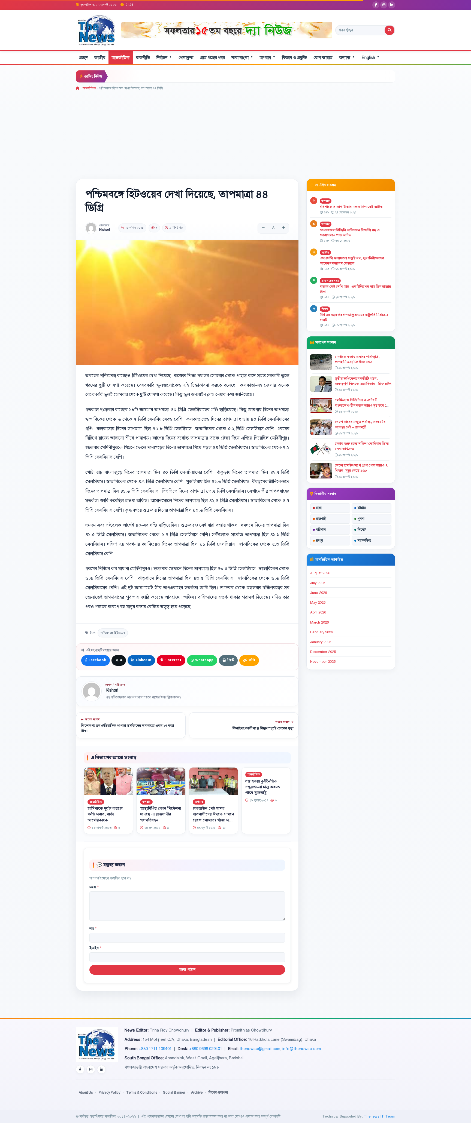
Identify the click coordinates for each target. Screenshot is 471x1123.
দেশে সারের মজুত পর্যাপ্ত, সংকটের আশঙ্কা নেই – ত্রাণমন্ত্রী (360, 424)
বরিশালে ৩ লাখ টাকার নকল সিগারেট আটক (351, 207)
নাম (92, 928)
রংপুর (319, 540)
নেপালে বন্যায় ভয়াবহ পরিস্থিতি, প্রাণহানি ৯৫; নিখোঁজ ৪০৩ (357, 359)
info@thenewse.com (301, 1048)
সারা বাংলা (242, 57)
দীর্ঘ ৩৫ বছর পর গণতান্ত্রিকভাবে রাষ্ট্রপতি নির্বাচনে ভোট (354, 317)
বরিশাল (321, 529)
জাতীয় (99, 57)
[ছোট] (263, 228)
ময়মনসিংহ (364, 540)
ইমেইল (95, 948)
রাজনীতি (143, 57)
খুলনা (361, 519)
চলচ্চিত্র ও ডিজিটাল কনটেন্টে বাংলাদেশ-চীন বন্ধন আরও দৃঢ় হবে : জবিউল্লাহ (360, 405)
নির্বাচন (164, 57)
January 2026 (320, 642)
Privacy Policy (109, 1092)
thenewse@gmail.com (260, 1048)
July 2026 (317, 583)
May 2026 (317, 602)
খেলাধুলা (186, 57)
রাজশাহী (321, 519)
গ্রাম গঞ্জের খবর (212, 57)
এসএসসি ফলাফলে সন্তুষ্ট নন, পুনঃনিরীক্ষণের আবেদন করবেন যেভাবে (352, 260)
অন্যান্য (347, 57)
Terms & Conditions (141, 1092)
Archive (197, 1092)
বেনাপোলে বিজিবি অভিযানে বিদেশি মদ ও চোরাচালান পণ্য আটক (350, 232)
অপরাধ (268, 57)
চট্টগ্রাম (362, 508)
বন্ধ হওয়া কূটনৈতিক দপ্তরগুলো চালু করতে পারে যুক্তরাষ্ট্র (262, 787)
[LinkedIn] (391, 4)
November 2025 (323, 661)
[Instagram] (383, 4)
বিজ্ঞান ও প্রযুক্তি (294, 57)
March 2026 (319, 622)
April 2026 (318, 612)
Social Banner (174, 1092)
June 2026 (318, 593)
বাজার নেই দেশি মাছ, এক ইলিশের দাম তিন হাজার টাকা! (355, 289)
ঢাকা (319, 508)
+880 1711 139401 (155, 1048)
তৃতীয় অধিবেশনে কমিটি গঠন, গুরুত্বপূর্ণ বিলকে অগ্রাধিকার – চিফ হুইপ (363, 381)
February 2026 (321, 632)
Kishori (104, 230)
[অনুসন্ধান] (389, 30)
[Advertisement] (235, 132)
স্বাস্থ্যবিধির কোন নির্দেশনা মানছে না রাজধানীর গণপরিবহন (160, 814)
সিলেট (362, 529)
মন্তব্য (94, 887)
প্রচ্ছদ (83, 57)
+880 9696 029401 (205, 1048)
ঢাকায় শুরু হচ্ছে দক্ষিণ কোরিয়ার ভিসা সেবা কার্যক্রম (362, 446)
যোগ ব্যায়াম (323, 57)
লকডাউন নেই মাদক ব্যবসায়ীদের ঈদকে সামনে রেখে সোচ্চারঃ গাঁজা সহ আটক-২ (213, 817)
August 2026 (320, 573)
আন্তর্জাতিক (120, 57)
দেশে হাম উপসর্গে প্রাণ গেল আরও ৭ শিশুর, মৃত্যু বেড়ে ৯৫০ (361, 468)
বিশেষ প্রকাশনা (218, 1092)
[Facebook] (375, 4)
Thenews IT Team (379, 1116)
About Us (86, 1092)
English (370, 57)
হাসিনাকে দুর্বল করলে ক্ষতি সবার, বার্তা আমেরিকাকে (105, 814)
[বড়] (283, 228)
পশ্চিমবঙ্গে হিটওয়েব (113, 633)
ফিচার (325, 309)
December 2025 (323, 652)
